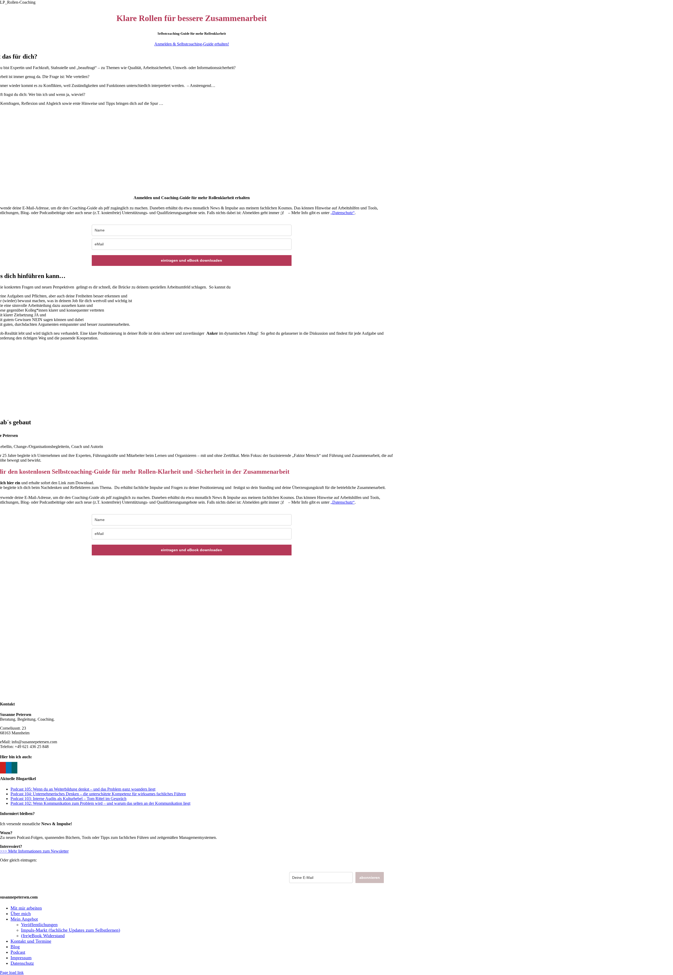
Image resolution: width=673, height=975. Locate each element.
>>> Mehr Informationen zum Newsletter (34, 851)
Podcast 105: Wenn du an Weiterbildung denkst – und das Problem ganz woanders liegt (83, 789)
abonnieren (369, 877)
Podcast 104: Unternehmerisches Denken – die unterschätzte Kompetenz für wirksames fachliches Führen (98, 794)
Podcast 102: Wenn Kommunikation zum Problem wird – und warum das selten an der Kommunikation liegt (100, 803)
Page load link (12, 972)
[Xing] (14, 767)
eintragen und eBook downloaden (191, 260)
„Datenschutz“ (342, 212)
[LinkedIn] (9, 767)
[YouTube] (3, 767)
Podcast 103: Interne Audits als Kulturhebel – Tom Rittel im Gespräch (68, 798)
